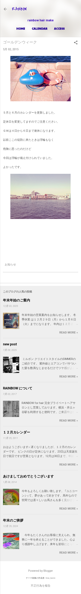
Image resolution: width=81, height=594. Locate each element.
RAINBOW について (17, 388)
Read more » (68, 332)
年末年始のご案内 (16, 300)
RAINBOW (19, 9)
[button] (75, 43)
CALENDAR (39, 28)
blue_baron (50, 578)
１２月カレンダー (16, 432)
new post (10, 344)
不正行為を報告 (40, 585)
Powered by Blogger (40, 570)
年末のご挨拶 (13, 520)
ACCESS (59, 28)
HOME (20, 28)
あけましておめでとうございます (28, 476)
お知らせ (10, 264)
